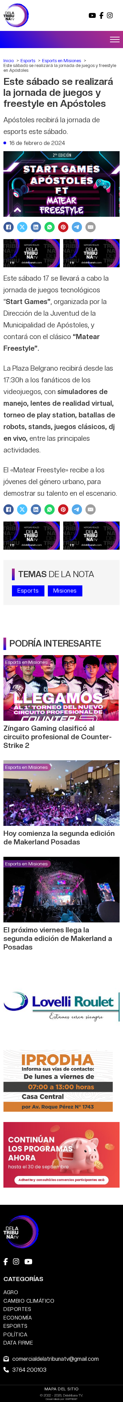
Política (15, 1334)
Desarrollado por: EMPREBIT (62, 1399)
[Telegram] (77, 227)
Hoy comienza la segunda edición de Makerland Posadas (59, 837)
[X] (22, 227)
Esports (28, 590)
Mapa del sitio (61, 1389)
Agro (10, 1292)
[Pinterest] (63, 227)
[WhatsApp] (49, 227)
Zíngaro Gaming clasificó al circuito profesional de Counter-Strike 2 (57, 737)
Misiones (65, 590)
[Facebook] (8, 227)
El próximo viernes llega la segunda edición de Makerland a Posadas (57, 938)
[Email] (90, 227)
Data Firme (18, 1343)
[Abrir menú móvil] (115, 39)
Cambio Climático (28, 1301)
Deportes (17, 1309)
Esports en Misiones (26, 662)
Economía (17, 1318)
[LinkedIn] (36, 227)
